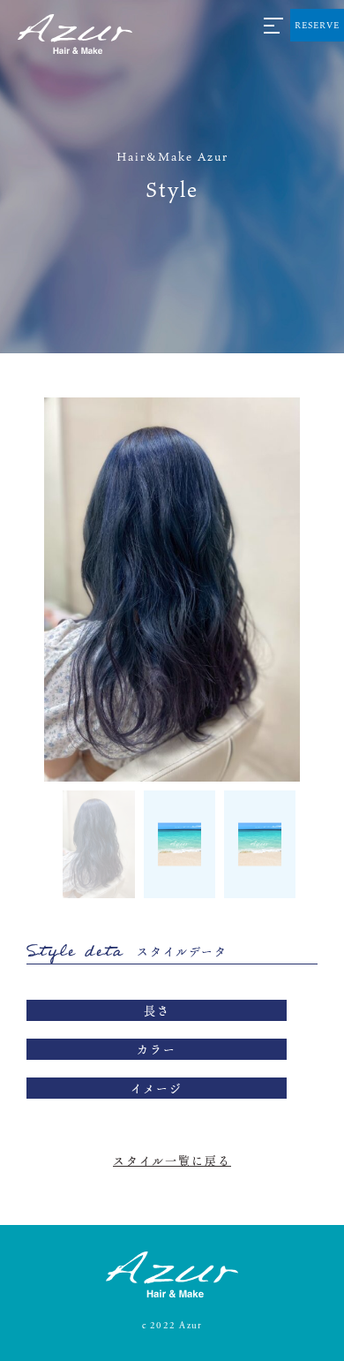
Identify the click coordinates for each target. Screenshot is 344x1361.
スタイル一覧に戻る (172, 1160)
